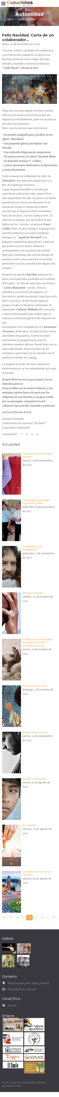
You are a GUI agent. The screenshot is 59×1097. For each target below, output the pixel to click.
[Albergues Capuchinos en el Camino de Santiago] (34, 1039)
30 (17, 917)
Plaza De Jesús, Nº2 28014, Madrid (28, 983)
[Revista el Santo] (12, 1065)
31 (23, 917)
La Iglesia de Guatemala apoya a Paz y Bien (36, 501)
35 (48, 917)
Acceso (12, 1006)
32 (29, 917)
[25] (4, 917)
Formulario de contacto (22, 989)
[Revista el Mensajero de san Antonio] (12, 1050)
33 (35, 917)
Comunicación (26, 19)
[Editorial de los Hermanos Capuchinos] (34, 1025)
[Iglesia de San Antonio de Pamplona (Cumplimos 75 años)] (23, 961)
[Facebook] (21, 434)
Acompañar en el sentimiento (32, 548)
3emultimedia (28, 1082)
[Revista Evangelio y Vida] (12, 1058)
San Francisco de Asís (34, 686)
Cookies (17, 1086)
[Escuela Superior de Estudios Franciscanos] (12, 1039)
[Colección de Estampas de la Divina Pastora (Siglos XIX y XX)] (8, 961)
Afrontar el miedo (32, 593)
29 (10, 917)
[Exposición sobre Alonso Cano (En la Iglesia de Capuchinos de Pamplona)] (9, 947)
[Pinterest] (37, 434)
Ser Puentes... (30, 825)
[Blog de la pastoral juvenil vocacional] (34, 1068)
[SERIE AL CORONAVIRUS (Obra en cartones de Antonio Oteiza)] (24, 948)
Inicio (10, 19)
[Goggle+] (32, 434)
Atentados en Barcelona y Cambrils (37, 873)
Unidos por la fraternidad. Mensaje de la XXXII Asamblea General (37, 643)
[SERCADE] (34, 1058)
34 (41, 917)
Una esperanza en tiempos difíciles (37, 455)
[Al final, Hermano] (12, 1025)
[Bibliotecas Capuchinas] (34, 1050)
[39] (54, 917)
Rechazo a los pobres (34, 779)
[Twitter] (27, 434)
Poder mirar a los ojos (34, 732)
